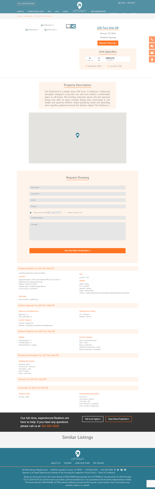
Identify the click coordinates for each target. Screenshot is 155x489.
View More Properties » (118, 419)
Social (134, 14)
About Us (55, 463)
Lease (65, 11)
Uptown (20, 16)
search (20, 11)
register (131, 3)
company (114, 14)
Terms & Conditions (106, 473)
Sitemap (67, 463)
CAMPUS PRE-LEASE (36, 11)
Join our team (82, 463)
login (122, 3)
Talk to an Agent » (93, 419)
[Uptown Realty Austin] (79, 7)
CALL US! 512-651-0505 (26, 3)
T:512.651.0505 (91, 470)
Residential (29, 16)
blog (124, 14)
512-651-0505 (50, 426)
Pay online (98, 463)
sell (57, 11)
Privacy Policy (90, 473)
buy (49, 11)
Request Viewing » (108, 43)
